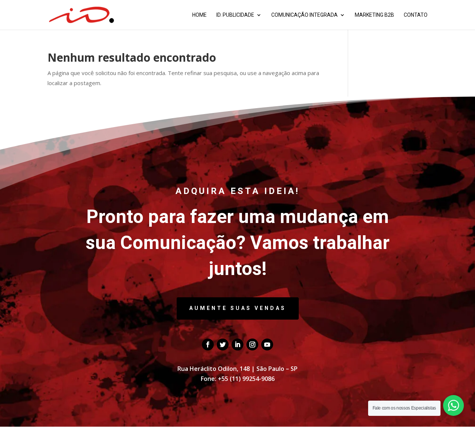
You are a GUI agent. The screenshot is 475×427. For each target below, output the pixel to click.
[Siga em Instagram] (252, 344)
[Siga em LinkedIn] (237, 344)
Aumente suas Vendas (237, 308)
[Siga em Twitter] (223, 344)
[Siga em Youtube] (267, 344)
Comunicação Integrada (304, 15)
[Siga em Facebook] (208, 344)
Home (199, 15)
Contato (416, 15)
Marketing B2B (374, 15)
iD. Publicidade (235, 15)
